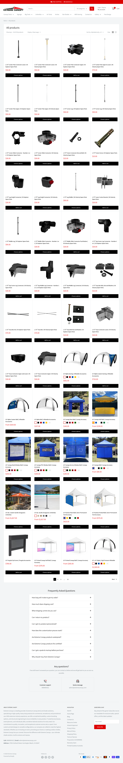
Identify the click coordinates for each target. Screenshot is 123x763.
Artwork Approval (72, 725)
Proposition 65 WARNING (74, 740)
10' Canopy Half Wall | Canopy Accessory (103, 419)
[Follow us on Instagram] (46, 757)
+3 (78, 377)
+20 (50, 515)
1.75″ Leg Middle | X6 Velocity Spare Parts (75, 197)
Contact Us (88, 14)
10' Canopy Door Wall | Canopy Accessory (74, 419)
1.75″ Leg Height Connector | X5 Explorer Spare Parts (17, 198)
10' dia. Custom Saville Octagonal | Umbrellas (15, 514)
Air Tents (49, 14)
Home (5, 20)
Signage (19, 14)
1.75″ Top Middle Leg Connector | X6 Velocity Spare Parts (76, 286)
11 (68, 579)
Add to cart (76, 75)
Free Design (107, 14)
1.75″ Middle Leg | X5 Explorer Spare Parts (17, 241)
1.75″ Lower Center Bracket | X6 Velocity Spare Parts (103, 198)
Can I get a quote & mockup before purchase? (48, 650)
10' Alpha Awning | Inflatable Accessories (74, 374)
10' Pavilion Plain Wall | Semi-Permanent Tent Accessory (75, 514)
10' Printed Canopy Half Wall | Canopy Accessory (45, 561)
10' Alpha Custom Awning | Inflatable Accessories (102, 375)
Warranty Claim (71, 743)
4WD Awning (78, 14)
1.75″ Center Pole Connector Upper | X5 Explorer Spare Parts (74, 66)
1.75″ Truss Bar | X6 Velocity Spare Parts (45, 329)
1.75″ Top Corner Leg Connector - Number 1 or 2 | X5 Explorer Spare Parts (104, 242)
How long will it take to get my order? (45, 597)
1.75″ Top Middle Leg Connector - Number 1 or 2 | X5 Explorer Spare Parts (46, 286)
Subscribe (100, 727)
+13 (78, 422)
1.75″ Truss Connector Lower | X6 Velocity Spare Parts (104, 331)
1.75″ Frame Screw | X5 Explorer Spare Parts (104, 153)
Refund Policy (71, 731)
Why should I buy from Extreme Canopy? (46, 657)
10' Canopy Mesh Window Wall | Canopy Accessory (16, 466)
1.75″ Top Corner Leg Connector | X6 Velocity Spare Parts (18, 286)
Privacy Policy (71, 728)
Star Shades (65, 14)
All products (12, 20)
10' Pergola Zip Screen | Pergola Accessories (18, 560)
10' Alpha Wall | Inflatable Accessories (45, 419)
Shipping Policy (71, 734)
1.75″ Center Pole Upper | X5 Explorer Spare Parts (17, 110)
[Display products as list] (116, 32)
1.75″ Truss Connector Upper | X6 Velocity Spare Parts (46, 375)
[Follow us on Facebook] (42, 757)
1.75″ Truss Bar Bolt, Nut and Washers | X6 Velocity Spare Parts (104, 286)
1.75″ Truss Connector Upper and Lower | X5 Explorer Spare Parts (17, 375)
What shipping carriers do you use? (44, 611)
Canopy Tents (8, 14)
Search (69, 711)
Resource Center (72, 722)
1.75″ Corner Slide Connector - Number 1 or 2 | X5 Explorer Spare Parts (17, 154)
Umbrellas (38, 14)
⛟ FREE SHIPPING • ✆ (61, 2)
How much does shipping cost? (43, 604)
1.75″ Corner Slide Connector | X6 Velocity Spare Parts (46, 154)
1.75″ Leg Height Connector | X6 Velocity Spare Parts (45, 198)
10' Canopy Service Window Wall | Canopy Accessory (75, 466)
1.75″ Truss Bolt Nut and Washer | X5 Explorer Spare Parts (73, 331)
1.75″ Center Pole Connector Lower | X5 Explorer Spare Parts (16, 66)
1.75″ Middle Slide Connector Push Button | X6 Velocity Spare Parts (75, 242)
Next (113, 579)
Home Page (70, 714)
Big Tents (27, 14)
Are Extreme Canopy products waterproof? (46, 637)
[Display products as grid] (113, 32)
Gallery (97, 14)
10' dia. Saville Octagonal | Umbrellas (45, 512)
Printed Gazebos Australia (75, 746)
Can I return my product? (40, 617)
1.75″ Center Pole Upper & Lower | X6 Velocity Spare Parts (102, 66)
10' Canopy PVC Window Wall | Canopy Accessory (45, 466)
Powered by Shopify (9, 756)
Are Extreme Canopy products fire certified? (47, 644)
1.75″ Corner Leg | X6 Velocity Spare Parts (104, 109)
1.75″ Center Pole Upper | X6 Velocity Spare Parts (46, 110)
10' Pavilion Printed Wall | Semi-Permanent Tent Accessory (104, 514)
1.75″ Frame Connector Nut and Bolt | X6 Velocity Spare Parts (74, 154)
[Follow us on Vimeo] (52, 757)
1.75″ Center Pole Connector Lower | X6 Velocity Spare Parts (45, 66)
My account (101, 10)
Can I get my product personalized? (44, 624)
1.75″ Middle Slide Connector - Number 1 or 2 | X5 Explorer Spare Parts (46, 242)
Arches (57, 14)
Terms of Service (72, 737)
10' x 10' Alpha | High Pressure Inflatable (103, 560)
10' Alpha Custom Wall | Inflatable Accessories (15, 420)
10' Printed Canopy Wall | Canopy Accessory (75, 560)
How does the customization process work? (47, 630)
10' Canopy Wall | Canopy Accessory (102, 465)
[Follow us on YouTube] (49, 757)
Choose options (18, 75)
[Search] (92, 9)
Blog (68, 717)
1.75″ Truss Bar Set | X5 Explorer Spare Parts (17, 329)
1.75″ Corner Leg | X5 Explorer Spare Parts (75, 109)
